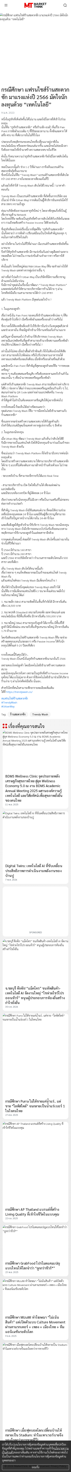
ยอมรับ (35, 1467)
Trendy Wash (40, 714)
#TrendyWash (9, 702)
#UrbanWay (8, 706)
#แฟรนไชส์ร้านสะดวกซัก (14, 698)
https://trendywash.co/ (19, 692)
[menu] (6, 5)
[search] (65, 5)
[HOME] (35, 5)
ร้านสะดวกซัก (18, 714)
